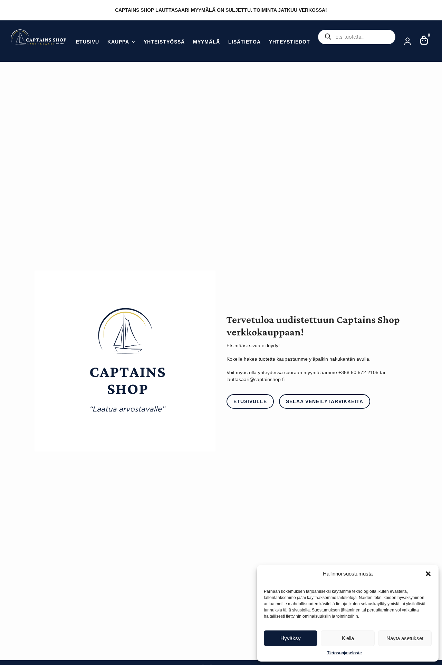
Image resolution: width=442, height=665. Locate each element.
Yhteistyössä (164, 42)
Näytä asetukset (404, 638)
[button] (428, 573)
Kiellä (348, 638)
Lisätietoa (244, 42)
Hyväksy (290, 638)
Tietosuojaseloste (344, 652)
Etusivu (87, 42)
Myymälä (206, 42)
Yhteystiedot (289, 42)
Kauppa (118, 42)
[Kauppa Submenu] (132, 42)
